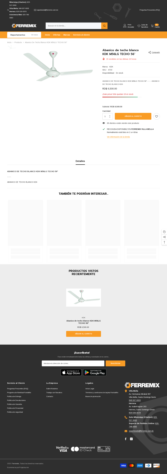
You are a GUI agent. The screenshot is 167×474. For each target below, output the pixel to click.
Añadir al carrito (133, 116)
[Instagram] (131, 439)
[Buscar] (77, 25)
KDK (111, 67)
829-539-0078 (21, 11)
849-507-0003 (24, 8)
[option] (57, 67)
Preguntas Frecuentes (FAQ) (150, 10)
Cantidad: (106, 111)
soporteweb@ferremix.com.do (47, 10)
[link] (156, 116)
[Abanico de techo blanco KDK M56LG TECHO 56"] (83, 297)
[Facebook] (125, 439)
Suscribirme (115, 363)
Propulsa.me (24, 467)
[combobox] (73, 25)
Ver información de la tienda (118, 137)
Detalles (80, 161)
